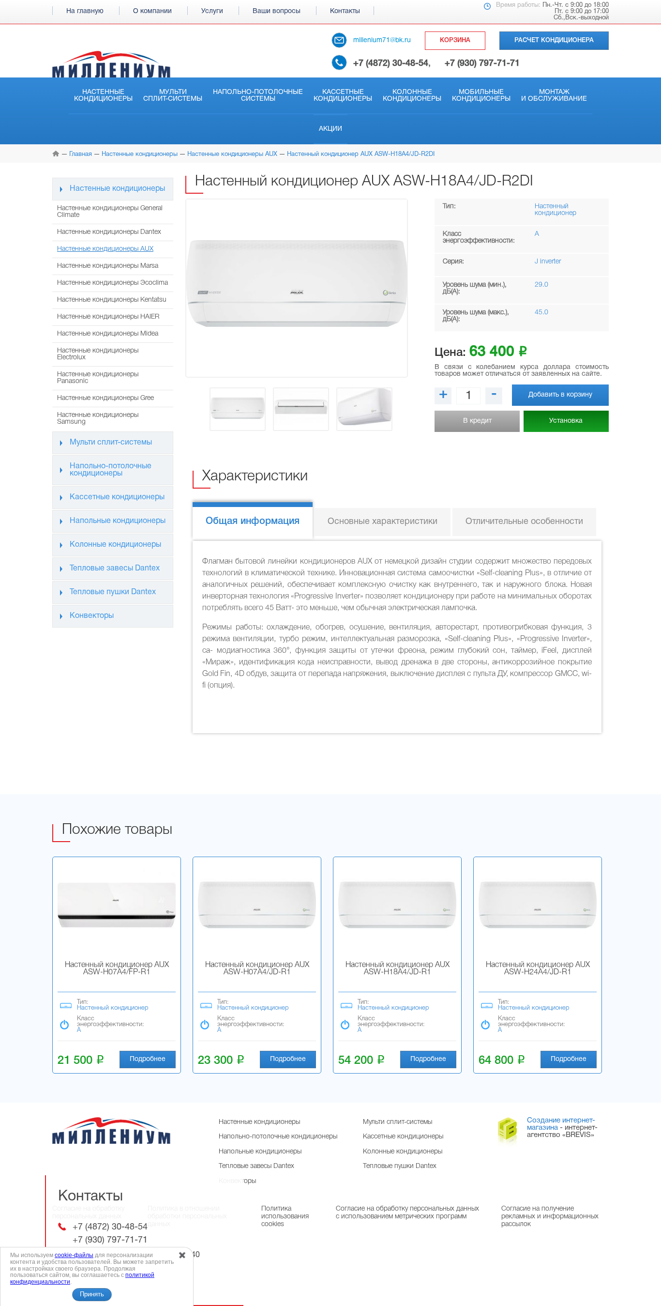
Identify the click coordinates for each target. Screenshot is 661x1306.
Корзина (455, 40)
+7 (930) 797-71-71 (482, 63)
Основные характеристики (382, 522)
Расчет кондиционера (554, 40)
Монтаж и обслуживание (554, 95)
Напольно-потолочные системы (258, 95)
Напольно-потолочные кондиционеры (110, 470)
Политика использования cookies (285, 1217)
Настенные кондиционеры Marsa (107, 266)
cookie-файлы (74, 1255)
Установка (566, 421)
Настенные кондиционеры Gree (105, 398)
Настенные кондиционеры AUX (105, 249)
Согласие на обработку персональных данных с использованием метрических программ (407, 1213)
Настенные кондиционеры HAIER (108, 317)
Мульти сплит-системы (172, 95)
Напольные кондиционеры (117, 521)
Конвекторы (92, 616)
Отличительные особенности (524, 522)
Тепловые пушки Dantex (113, 592)
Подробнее (147, 1059)
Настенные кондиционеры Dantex (109, 232)
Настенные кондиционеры (103, 95)
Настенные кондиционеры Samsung (97, 418)
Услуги (212, 11)
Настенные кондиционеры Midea (107, 334)
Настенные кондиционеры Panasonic (97, 377)
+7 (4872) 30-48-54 (390, 63)
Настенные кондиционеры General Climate (110, 211)
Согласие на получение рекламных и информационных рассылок (550, 1217)
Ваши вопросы (276, 11)
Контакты (345, 11)
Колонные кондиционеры (412, 95)
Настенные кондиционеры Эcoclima (112, 283)
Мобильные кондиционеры (481, 95)
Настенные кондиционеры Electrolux (97, 354)
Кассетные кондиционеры (343, 95)
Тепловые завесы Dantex (115, 568)
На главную (85, 11)
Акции (330, 129)
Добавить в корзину (560, 395)
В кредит (477, 421)
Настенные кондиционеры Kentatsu (111, 300)
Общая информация (253, 521)
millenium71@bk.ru (382, 40)
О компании (152, 11)
